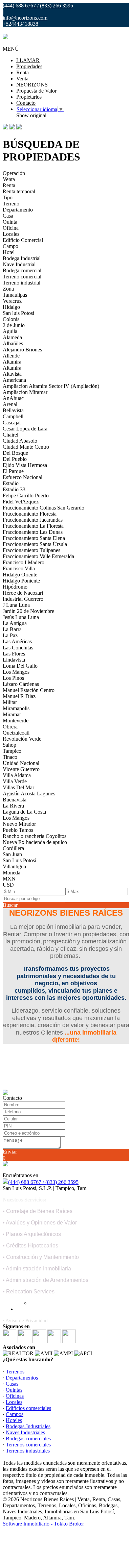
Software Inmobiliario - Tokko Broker (43, 1524)
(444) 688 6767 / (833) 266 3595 (43, 1182)
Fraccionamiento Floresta (30, 514)
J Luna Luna (16, 605)
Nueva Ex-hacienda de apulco (35, 842)
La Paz (10, 635)
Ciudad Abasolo (20, 441)
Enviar (10, 1152)
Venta (22, 78)
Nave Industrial (19, 264)
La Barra (12, 629)
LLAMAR (28, 60)
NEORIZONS (32, 85)
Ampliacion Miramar (25, 392)
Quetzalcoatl (16, 733)
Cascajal (12, 422)
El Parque (13, 471)
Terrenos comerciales (28, 1444)
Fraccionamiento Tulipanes (31, 550)
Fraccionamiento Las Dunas (33, 532)
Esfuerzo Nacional (22, 477)
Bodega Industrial (22, 258)
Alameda (12, 337)
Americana (14, 380)
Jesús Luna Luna (21, 617)
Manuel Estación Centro (28, 690)
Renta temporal (19, 191)
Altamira (12, 362)
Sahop (9, 745)
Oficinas (15, 1396)
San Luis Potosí (19, 860)
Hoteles (14, 1420)
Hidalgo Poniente (21, 581)
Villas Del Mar (18, 787)
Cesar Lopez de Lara (25, 428)
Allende (11, 355)
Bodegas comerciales (28, 1438)
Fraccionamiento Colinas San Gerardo (43, 508)
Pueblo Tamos (18, 830)
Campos (14, 1414)
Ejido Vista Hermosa (25, 465)
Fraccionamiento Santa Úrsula (35, 544)
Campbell (13, 416)
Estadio (11, 483)
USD (8, 885)
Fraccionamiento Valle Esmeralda (38, 556)
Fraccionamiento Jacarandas (33, 520)
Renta (22, 72)
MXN (9, 879)
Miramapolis (16, 708)
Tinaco (10, 757)
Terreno (11, 203)
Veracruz (12, 301)
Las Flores (14, 653)
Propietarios (29, 97)
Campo (10, 246)
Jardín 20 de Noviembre (28, 611)
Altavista (12, 374)
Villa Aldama (17, 775)
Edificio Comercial (23, 240)
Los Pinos (13, 678)
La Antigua (15, 623)
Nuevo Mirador (19, 824)
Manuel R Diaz (19, 696)
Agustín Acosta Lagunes (29, 793)
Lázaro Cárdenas (21, 684)
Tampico (12, 751)
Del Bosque (15, 453)
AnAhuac (13, 398)
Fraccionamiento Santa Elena (34, 538)
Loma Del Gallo (20, 666)
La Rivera (13, 806)
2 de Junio (14, 325)
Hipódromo (15, 587)
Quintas (14, 1390)
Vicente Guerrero (21, 769)
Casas (12, 1384)
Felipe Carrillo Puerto (26, 495)
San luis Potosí (18, 313)
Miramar (12, 714)
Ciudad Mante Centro (26, 447)
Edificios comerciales (28, 1408)
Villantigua (14, 866)
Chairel (10, 435)
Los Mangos (16, 672)
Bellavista (13, 410)
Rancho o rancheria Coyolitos (34, 836)
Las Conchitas (18, 647)
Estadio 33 (14, 489)
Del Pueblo (15, 459)
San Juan (12, 854)
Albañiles (13, 343)
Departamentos (22, 1378)
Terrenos (15, 1371)
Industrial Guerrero (23, 599)
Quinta (10, 222)
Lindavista (14, 660)
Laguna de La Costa (24, 812)
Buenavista (14, 799)
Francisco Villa (19, 568)
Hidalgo (11, 307)
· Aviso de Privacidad (25, 1320)
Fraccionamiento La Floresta (33, 526)
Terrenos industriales (28, 1451)
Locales (11, 234)
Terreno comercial (22, 276)
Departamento (18, 210)
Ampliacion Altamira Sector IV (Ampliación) (51, 386)
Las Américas (17, 641)
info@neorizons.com (25, 18)
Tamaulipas (15, 295)
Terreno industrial (21, 283)
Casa (8, 216)
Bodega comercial (22, 270)
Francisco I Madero (23, 562)
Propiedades (29, 66)
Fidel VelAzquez (21, 501)
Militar (10, 702)
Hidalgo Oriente (20, 574)
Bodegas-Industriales (28, 1426)
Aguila (10, 331)
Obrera (10, 726)
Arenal (10, 404)
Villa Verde (15, 781)
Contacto (26, 103)
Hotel (9, 252)
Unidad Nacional (21, 763)
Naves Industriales (25, 1432)
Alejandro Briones (22, 349)
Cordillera (13, 848)
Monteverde (15, 720)
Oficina (11, 228)
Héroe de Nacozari (23, 593)
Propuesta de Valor (36, 91)
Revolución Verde (22, 739)
